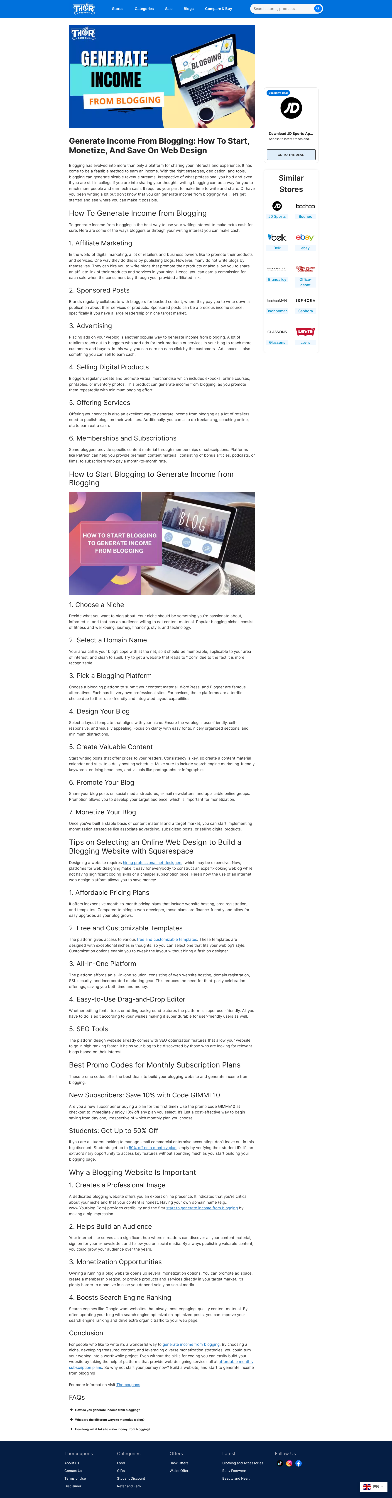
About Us (71, 1463)
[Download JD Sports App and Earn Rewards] (291, 107)
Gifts (121, 1471)
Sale (168, 8)
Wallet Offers (180, 1471)
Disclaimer (72, 1486)
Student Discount (131, 1478)
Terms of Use (75, 1478)
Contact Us (73, 1471)
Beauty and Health (237, 1478)
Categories (144, 8)
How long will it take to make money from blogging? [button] (112, 1429)
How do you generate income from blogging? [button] (107, 1410)
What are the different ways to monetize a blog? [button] (110, 1419)
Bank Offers (179, 1463)
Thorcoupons (128, 1384)
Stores (117, 8)
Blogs (189, 8)
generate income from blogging (191, 1344)
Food (121, 1463)
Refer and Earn (129, 1486)
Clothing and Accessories (242, 1463)
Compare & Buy (218, 8)
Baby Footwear (234, 1471)
